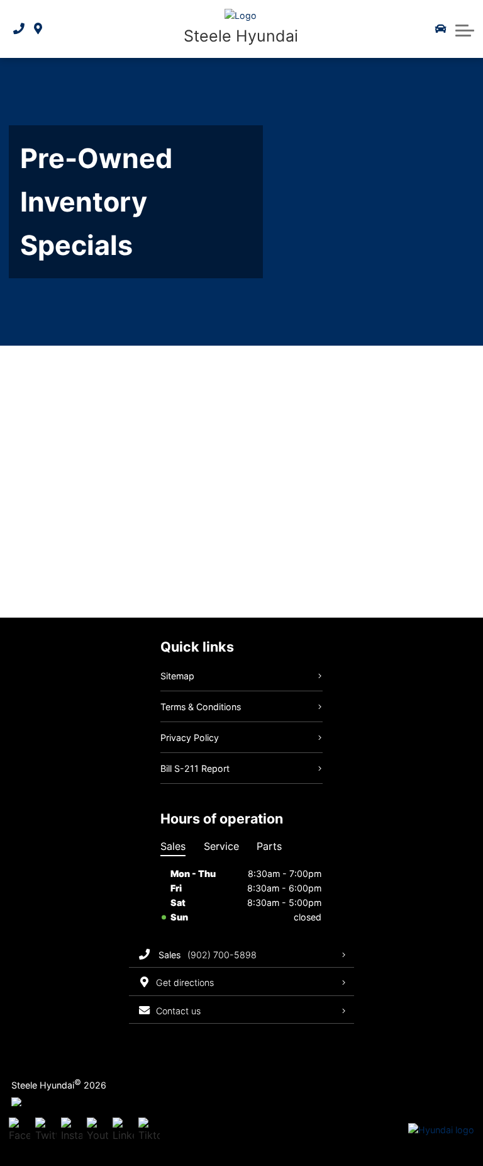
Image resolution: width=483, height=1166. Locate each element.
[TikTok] (149, 1130)
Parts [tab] (269, 846)
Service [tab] (221, 846)
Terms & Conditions (200, 706)
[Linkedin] (123, 1130)
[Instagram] (71, 1130)
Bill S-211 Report (195, 768)
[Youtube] (97, 1130)
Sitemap (177, 676)
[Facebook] (19, 1130)
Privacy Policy (189, 737)
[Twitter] (46, 1130)
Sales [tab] (173, 846)
